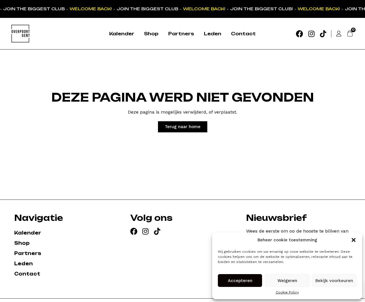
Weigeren (287, 280)
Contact (243, 33)
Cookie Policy (287, 292)
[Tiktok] (323, 33)
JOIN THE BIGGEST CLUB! (260, 8)
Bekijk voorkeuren (334, 280)
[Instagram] (311, 33)
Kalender (121, 33)
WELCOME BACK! (90, 8)
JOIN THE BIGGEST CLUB (33, 8)
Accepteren (240, 280)
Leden (212, 33)
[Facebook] (299, 33)
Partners (181, 33)
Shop (151, 33)
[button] (353, 240)
